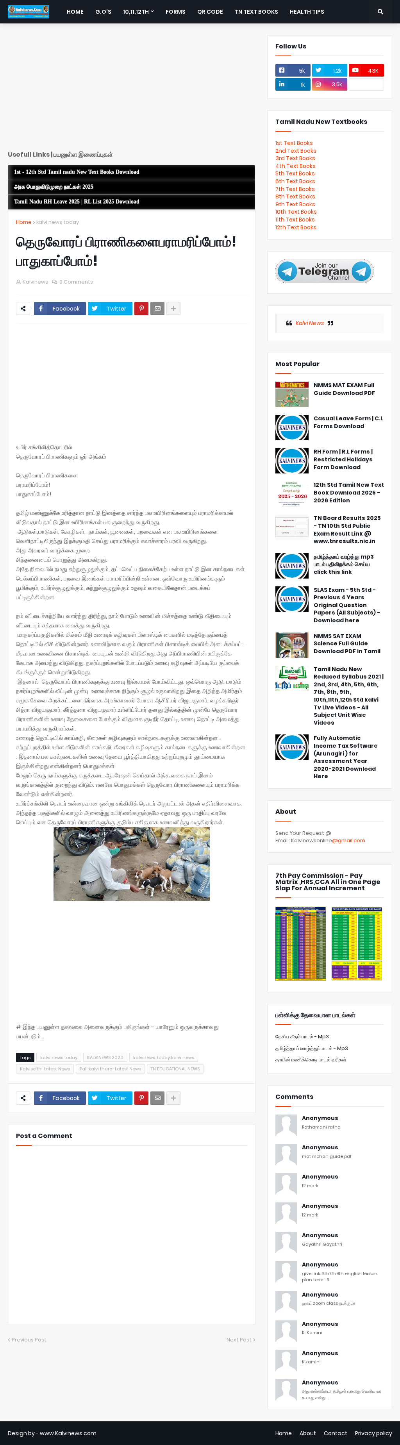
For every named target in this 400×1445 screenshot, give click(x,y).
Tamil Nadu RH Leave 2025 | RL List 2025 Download (76, 202)
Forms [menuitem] (176, 12)
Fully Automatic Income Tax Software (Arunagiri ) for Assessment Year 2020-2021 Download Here (346, 757)
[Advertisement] (131, 90)
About (308, 1433)
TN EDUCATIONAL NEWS (175, 1069)
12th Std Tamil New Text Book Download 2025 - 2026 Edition (349, 492)
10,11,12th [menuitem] (136, 12)
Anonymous (320, 1118)
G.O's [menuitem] (103, 12)
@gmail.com (348, 840)
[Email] (157, 308)
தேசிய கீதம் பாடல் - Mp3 (302, 1036)
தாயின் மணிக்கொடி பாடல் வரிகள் (310, 1059)
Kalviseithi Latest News (45, 1069)
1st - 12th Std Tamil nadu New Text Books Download (76, 172)
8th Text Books (295, 196)
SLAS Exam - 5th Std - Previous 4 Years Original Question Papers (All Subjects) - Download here (347, 605)
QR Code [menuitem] (210, 12)
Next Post (239, 1339)
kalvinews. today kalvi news (163, 1057)
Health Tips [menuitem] (307, 12)
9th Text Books (295, 204)
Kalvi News (310, 323)
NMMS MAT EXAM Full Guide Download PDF (344, 389)
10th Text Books (296, 212)
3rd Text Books (295, 158)
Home (24, 222)
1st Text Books (294, 143)
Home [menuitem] (75, 12)
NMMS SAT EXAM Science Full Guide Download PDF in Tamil (347, 643)
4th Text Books (295, 166)
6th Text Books (295, 181)
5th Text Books (295, 173)
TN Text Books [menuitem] (256, 12)
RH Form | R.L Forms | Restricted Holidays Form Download (343, 459)
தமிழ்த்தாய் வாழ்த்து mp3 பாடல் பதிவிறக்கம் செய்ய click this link (344, 564)
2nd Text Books (295, 151)
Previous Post (29, 1339)
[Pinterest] (141, 308)
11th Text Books (295, 219)
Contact (335, 1433)
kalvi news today (57, 222)
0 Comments (76, 282)
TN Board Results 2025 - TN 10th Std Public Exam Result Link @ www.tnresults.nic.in (347, 529)
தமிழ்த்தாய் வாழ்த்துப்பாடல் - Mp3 (311, 1048)
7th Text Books (295, 189)
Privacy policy (373, 1433)
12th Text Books (295, 227)
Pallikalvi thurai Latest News (110, 1069)
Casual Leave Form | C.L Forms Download (348, 422)
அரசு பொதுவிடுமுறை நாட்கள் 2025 (53, 187)
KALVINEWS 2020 (105, 1057)
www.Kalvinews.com (68, 1433)
